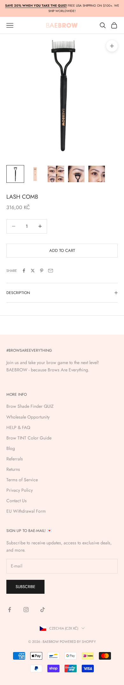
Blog (10, 448)
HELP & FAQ (18, 427)
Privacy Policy (19, 490)
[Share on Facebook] (23, 270)
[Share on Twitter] (32, 270)
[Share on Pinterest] (41, 270)
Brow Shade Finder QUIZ (30, 406)
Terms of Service (22, 480)
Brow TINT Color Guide (29, 438)
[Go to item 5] (97, 174)
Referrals (14, 459)
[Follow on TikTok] (42, 609)
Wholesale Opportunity (28, 417)
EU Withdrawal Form (26, 511)
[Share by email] (50, 270)
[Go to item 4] (76, 174)
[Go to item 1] (15, 174)
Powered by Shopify (78, 641)
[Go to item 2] (36, 174)
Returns (13, 469)
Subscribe (25, 587)
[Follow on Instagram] (26, 609)
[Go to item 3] (56, 174)
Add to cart (62, 250)
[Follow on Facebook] (9, 609)
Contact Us (16, 500)
